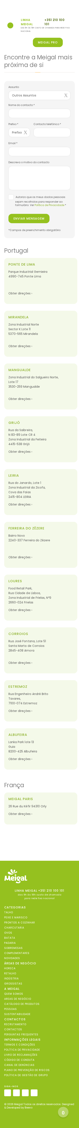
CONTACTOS (13, 1029)
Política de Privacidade (49, 205)
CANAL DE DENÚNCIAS (19, 1065)
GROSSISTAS (13, 983)
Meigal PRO (48, 42)
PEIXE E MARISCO (15, 917)
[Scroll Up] (63, 1112)
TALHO (8, 912)
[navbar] (6, 9)
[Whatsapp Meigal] (10, 25)
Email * (12, 143)
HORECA (10, 968)
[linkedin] (25, 1092)
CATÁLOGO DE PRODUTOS (22, 1003)
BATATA (9, 937)
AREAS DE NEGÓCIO (17, 998)
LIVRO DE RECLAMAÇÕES (20, 1054)
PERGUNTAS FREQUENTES (21, 1034)
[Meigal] (39, 876)
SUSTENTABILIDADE (17, 1014)
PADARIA (10, 942)
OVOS (8, 932)
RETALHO (10, 973)
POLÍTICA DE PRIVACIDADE (22, 1049)
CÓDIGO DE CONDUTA (19, 1059)
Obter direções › (20, 293)
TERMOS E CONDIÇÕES (19, 1044)
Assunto (13, 87)
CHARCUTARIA (14, 927)
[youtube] (34, 1092)
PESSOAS (10, 1009)
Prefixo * (13, 124)
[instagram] (7, 1092)
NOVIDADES (12, 958)
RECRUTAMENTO (15, 1024)
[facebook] (16, 1092)
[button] (72, 42)
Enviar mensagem (28, 218)
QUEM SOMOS (13, 993)
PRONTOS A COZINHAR (19, 922)
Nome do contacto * (21, 105)
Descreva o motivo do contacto (28, 162)
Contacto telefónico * (47, 124)
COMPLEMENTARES (16, 953)
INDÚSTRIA (11, 978)
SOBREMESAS (13, 948)
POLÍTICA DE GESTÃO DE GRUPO (26, 1075)
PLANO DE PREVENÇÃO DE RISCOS (27, 1070)
